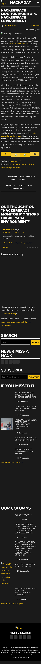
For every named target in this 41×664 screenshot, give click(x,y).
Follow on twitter (6, 362)
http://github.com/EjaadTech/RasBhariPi (18, 243)
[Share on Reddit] (11, 29)
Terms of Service (17, 652)
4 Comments (22, 537)
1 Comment (35, 25)
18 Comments (22, 402)
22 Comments (23, 415)
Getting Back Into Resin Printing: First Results (24, 451)
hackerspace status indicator (21, 164)
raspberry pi (6, 167)
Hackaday (20, 2)
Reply (5, 247)
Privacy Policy (5, 652)
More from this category (12, 462)
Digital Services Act (30, 652)
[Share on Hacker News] (8, 29)
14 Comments (22, 559)
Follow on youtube (10, 362)
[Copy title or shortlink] (15, 29)
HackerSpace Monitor (18, 44)
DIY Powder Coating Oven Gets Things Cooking (18, 178)
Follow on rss (14, 362)
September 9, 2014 (32, 30)
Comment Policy (9, 313)
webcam (16, 167)
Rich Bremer (10, 25)
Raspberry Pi (15, 161)
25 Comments (23, 458)
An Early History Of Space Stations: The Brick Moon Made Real (25, 395)
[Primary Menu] (38, 2)
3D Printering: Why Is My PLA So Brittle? (25, 565)
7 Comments (22, 433)
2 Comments (22, 519)
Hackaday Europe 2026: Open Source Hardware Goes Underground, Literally (26, 424)
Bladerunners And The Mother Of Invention (26, 439)
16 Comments (22, 599)
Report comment (32, 247)
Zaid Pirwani (8, 230)
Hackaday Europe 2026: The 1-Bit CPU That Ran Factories (26, 408)
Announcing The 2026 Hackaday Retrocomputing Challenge (25, 591)
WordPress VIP (25, 657)
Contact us (18, 362)
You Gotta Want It (23, 515)
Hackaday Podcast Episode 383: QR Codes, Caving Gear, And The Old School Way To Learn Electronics (25, 528)
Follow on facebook (2, 362)
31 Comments (22, 444)
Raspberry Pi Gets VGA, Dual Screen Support (18, 187)
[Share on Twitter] (5, 29)
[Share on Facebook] (2, 29)
